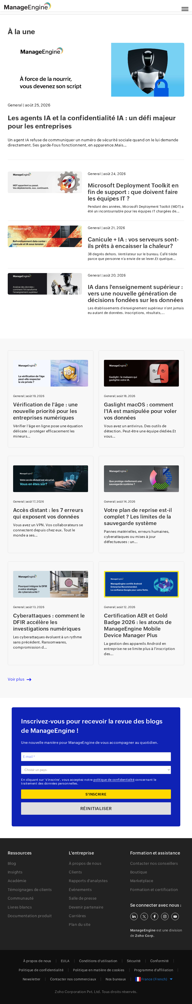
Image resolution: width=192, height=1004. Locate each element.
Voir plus (16, 679)
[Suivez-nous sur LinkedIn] (134, 916)
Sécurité (134, 961)
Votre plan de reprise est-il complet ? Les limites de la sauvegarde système (138, 516)
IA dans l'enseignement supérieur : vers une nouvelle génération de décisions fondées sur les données (135, 293)
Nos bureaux (116, 979)
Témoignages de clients (30, 889)
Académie (17, 881)
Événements (80, 889)
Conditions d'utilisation (98, 961)
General (15, 105)
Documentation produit (30, 916)
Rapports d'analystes (88, 881)
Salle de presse (83, 898)
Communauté (21, 898)
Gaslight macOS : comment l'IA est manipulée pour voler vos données (140, 411)
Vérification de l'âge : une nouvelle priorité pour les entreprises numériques (45, 411)
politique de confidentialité (113, 779)
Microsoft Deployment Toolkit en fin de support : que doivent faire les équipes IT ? (133, 192)
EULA (65, 961)
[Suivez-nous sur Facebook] (154, 916)
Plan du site (79, 924)
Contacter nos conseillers (154, 863)
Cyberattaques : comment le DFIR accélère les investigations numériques (49, 622)
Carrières (77, 916)
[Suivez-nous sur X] (144, 916)
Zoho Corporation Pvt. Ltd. (78, 992)
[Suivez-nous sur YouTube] (175, 916)
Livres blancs (20, 907)
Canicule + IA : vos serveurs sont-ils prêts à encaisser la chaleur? (133, 242)
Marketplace (141, 881)
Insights (15, 872)
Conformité (159, 961)
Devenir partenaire (86, 907)
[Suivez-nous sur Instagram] (165, 916)
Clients (75, 872)
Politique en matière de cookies (99, 970)
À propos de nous (85, 863)
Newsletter (32, 979)
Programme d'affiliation (153, 970)
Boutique (138, 872)
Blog (12, 863)
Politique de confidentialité (41, 970)
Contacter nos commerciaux (73, 979)
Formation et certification (154, 889)
